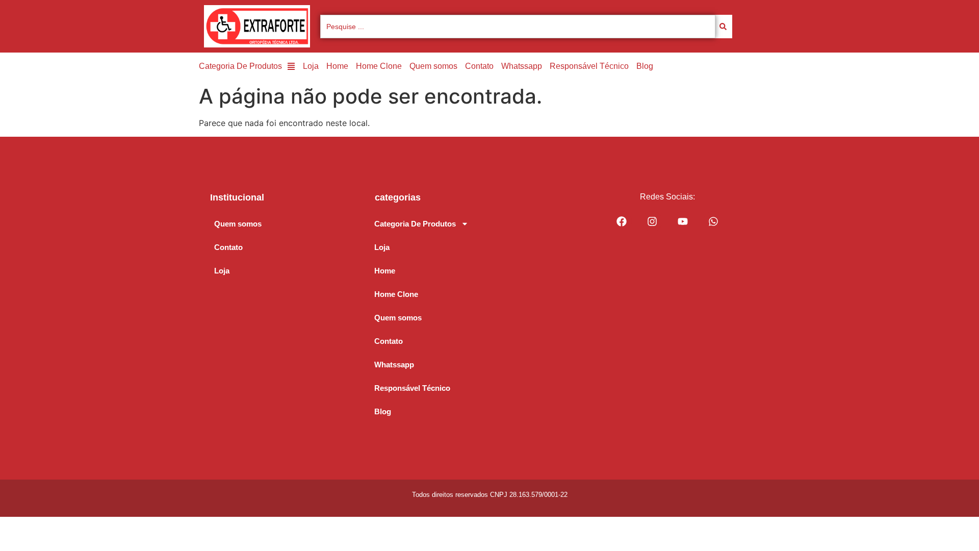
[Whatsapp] (713, 221)
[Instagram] (652, 221)
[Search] (723, 26)
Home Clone (379, 66)
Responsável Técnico (589, 66)
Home (337, 66)
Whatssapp (521, 66)
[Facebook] (621, 221)
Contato (479, 66)
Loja (311, 66)
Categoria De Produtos (240, 66)
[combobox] (517, 26)
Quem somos (433, 66)
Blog (644, 66)
